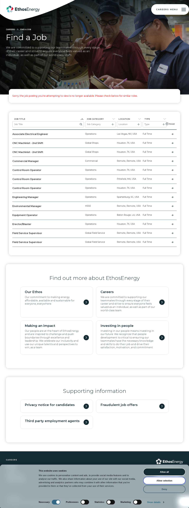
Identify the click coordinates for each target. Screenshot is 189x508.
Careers (10, 29)
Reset (172, 124)
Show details (154, 502)
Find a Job (25, 29)
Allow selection (164, 480)
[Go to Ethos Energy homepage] (169, 461)
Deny (164, 489)
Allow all (164, 472)
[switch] (85, 502)
